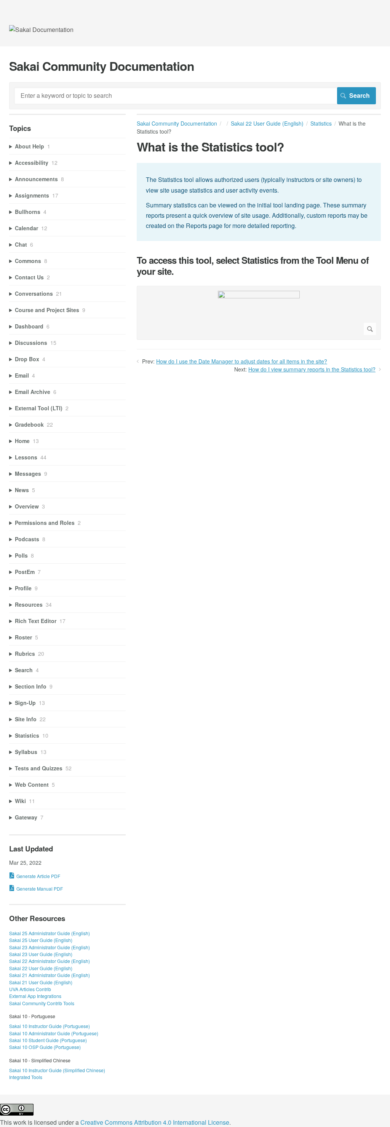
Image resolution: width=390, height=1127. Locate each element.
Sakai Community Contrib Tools (41, 1003)
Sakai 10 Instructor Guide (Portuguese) (49, 1026)
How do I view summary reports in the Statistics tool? (312, 369)
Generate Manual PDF (39, 888)
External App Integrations (35, 996)
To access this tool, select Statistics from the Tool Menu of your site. (253, 266)
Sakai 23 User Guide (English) (40, 954)
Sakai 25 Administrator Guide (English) (49, 933)
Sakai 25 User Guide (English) (40, 940)
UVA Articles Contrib (30, 989)
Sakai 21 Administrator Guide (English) (49, 975)
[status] (259, 202)
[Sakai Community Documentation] (41, 29)
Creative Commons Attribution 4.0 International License (154, 1122)
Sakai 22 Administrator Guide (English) (49, 961)
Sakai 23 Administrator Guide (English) (49, 947)
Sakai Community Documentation (177, 123)
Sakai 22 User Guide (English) (267, 123)
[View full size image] (259, 313)
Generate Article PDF (38, 876)
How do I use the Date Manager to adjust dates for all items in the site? (241, 361)
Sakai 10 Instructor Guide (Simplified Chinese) (57, 1070)
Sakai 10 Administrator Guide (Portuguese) (53, 1033)
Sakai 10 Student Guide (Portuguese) (48, 1040)
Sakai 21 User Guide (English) (40, 982)
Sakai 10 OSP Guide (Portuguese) (45, 1047)
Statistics (321, 123)
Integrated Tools (25, 1077)
